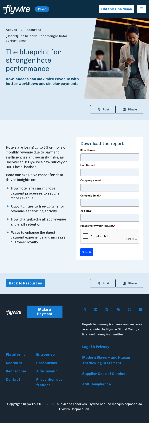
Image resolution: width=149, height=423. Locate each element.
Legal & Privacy (95, 347)
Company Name (90, 180)
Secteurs (14, 363)
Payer (42, 9)
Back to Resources (25, 283)
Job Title (86, 210)
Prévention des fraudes (49, 382)
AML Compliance (96, 384)
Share (132, 109)
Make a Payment (44, 312)
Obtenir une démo (116, 9)
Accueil (11, 30)
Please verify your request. (97, 225)
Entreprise (45, 354)
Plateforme (16, 354)
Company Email (90, 195)
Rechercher (16, 371)
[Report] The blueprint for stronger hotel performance (36, 38)
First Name (88, 150)
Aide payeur (46, 371)
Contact (13, 379)
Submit (86, 252)
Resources (33, 30)
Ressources (46, 363)
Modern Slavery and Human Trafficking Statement (106, 360)
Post (105, 109)
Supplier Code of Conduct (104, 374)
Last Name (87, 165)
